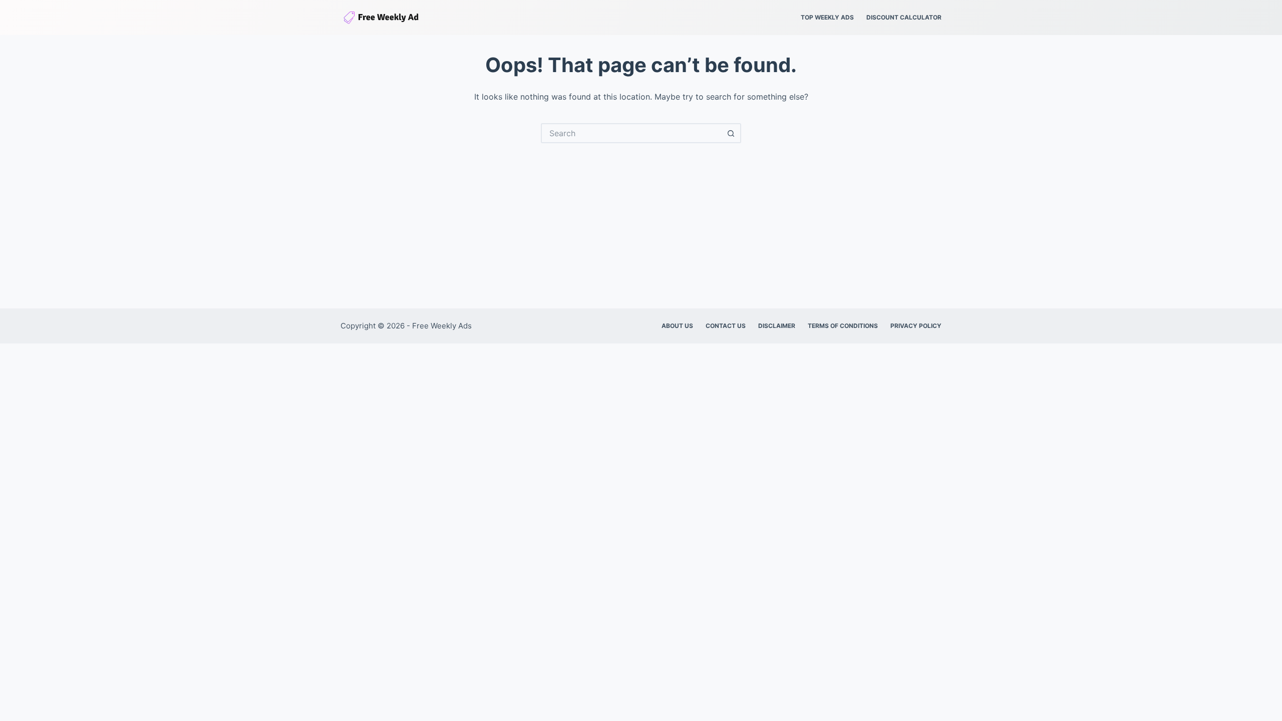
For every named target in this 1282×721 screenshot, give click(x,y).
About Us (677, 325)
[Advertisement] (641, 218)
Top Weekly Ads (827, 17)
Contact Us (726, 325)
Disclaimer (776, 325)
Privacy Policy (915, 325)
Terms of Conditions (843, 325)
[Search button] (731, 133)
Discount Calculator (903, 17)
